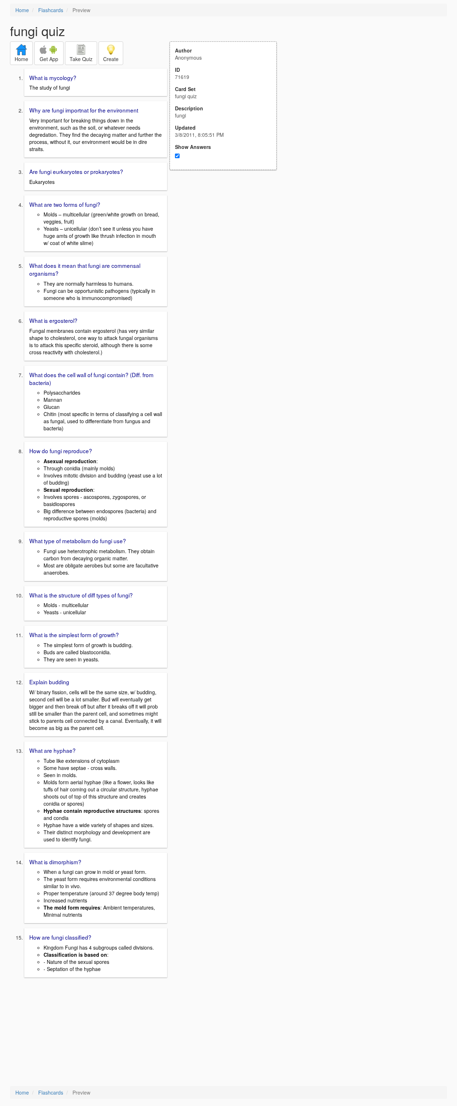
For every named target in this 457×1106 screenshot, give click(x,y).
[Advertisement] (227, 240)
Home (22, 10)
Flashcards (50, 10)
